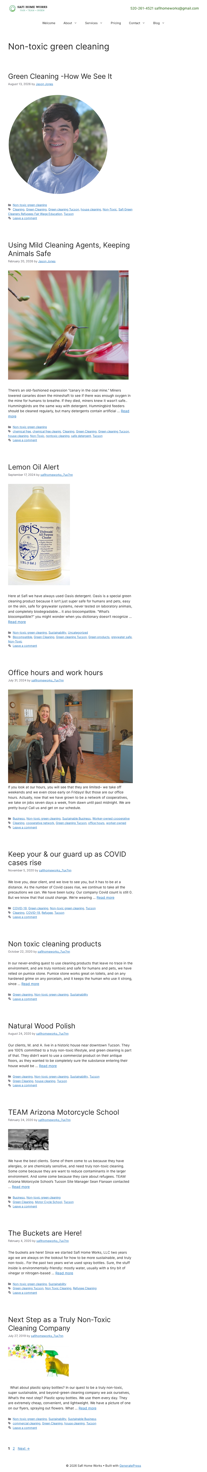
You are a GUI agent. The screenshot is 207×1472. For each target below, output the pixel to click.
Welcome (48, 23)
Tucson (69, 214)
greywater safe (121, 637)
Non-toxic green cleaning (30, 205)
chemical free (22, 431)
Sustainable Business (76, 818)
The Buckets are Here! (45, 1233)
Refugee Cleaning (85, 1288)
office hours (96, 823)
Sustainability (57, 632)
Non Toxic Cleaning (58, 1288)
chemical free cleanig (47, 431)
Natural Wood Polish (41, 1026)
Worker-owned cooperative (111, 818)
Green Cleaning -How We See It (60, 76)
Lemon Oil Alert (33, 467)
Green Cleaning (36, 209)
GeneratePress (130, 1466)
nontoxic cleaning (58, 436)
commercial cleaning (26, 1423)
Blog (156, 23)
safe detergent (81, 436)
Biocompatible (22, 637)
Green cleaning (38, 908)
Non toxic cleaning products (54, 943)
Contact (134, 23)
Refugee (47, 912)
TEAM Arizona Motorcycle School (63, 1112)
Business (19, 818)
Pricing (116, 23)
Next (24, 1448)
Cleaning (18, 209)
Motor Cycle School (48, 1202)
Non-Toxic (110, 209)
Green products (99, 637)
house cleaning (91, 209)
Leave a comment (25, 218)
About (67, 23)
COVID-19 (20, 908)
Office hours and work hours (55, 672)
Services (91, 23)
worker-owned (116, 823)
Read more (17, 622)
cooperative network (40, 823)
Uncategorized (78, 632)
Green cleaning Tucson (63, 209)
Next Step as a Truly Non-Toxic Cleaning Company (59, 1323)
